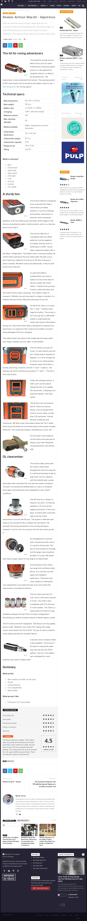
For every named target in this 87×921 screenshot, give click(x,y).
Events (56, 1)
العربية (84, 1)
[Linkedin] (5, 1)
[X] (12, 1)
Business (66, 5)
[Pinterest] (8, 1)
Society (74, 5)
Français (79, 1)
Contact (50, 1)
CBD (79, 5)
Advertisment (71, 1)
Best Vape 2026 (32, 5)
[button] (82, 5)
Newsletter (62, 1)
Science (52, 5)
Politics (59, 5)
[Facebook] (2, 1)
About (44, 1)
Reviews (43, 5)
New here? (21, 5)
